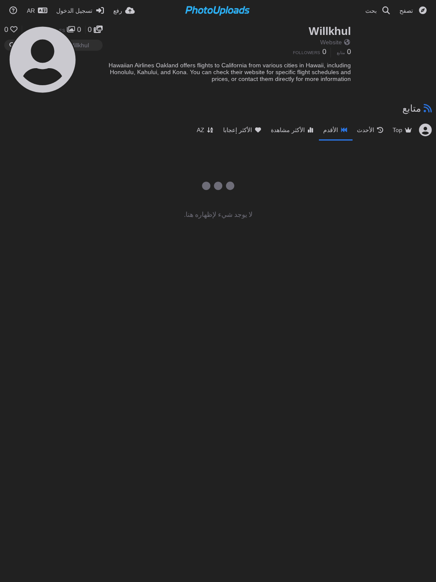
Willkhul (330, 31)
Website (331, 42)
